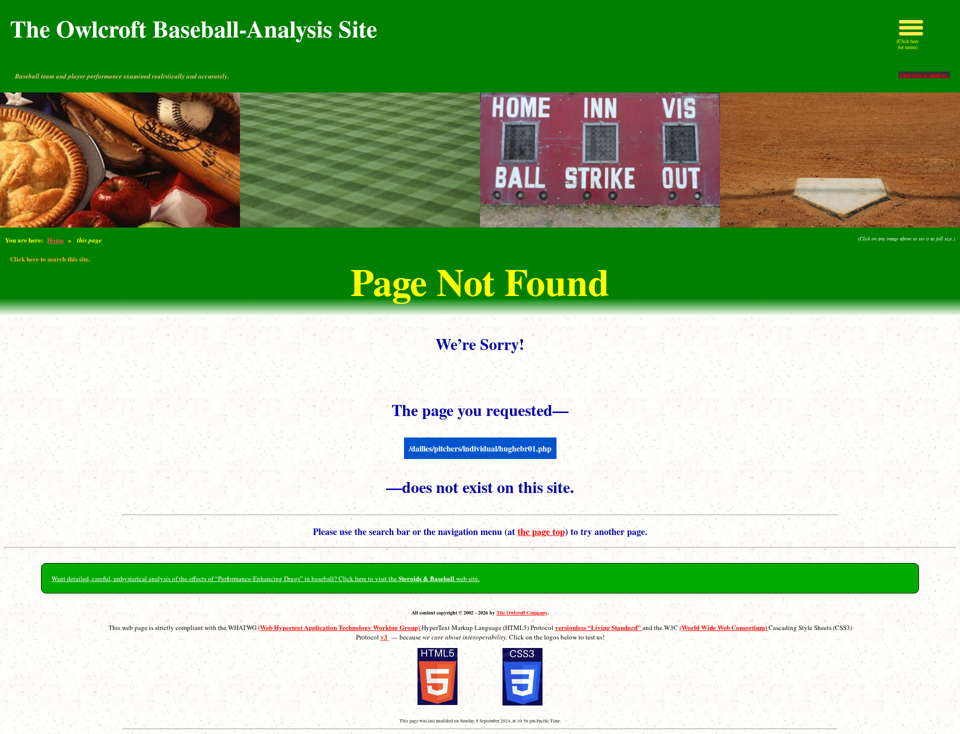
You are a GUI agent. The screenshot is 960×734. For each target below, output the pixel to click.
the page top (541, 531)
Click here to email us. (924, 75)
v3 (384, 637)
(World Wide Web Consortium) (724, 627)
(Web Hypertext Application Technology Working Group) (340, 627)
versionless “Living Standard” (598, 627)
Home (55, 239)
